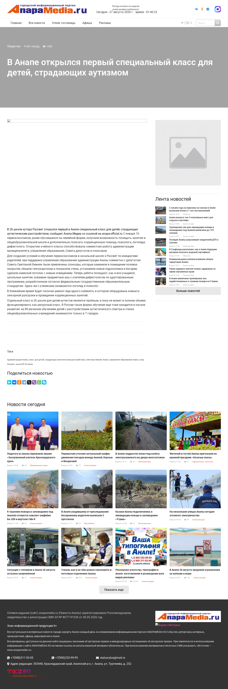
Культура (209, 462)
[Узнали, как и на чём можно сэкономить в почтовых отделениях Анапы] (87, 547)
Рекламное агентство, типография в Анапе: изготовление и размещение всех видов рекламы (139, 573)
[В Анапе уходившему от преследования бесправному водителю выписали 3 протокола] (87, 489)
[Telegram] (208, 9)
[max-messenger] (218, 9)
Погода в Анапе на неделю (125, 6)
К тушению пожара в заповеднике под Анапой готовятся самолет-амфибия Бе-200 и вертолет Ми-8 (30, 515)
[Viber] (34, 382)
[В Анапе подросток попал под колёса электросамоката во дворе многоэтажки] (141, 431)
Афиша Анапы (198, 462)
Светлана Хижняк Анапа (97, 360)
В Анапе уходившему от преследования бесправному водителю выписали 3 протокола (85, 515)
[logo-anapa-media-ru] (47, 9)
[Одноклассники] (19, 382)
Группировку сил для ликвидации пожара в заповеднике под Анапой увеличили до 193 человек (191, 230)
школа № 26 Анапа (24, 364)
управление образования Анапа (123, 360)
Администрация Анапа (17, 360)
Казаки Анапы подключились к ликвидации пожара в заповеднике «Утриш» (136, 515)
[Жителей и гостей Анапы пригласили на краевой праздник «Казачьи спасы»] (195, 431)
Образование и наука (39, 465)
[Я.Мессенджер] (9, 382)
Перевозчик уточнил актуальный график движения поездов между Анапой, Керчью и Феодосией (87, 457)
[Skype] (44, 382)
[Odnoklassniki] (202, 9)
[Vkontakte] (196, 9)
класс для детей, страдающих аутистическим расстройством (57, 360)
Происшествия (188, 246)
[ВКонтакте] (14, 382)
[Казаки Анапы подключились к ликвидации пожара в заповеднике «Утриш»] (141, 489)
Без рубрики (89, 523)
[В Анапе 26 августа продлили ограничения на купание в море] (195, 547)
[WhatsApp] (39, 382)
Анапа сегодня (188, 224)
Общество (13, 46)
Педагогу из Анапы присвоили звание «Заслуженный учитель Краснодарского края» (31, 457)
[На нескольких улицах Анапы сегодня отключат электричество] (195, 489)
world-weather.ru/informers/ (126, 9)
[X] (29, 382)
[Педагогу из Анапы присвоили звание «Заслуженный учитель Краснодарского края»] (32, 431)
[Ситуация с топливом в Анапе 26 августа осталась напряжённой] (32, 547)
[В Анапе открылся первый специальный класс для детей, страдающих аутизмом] (188, 122)
